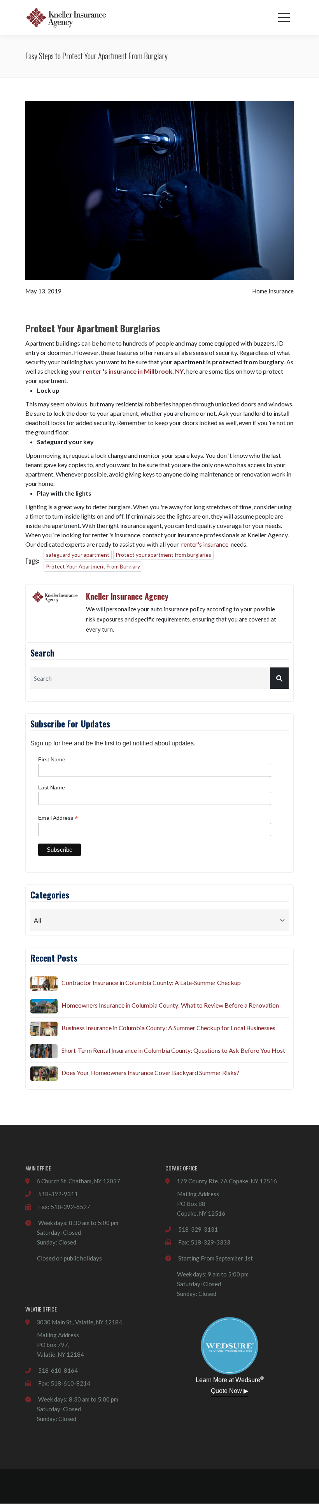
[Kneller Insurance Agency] (66, 17)
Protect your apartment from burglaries (163, 554)
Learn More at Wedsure (230, 1379)
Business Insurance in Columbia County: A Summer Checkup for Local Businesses (168, 1027)
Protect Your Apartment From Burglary (93, 566)
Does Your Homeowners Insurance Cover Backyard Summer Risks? (150, 1072)
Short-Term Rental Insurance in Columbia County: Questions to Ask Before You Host (173, 1050)
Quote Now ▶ (229, 1390)
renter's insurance (204, 544)
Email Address (58, 818)
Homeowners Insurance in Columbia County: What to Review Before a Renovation (170, 1005)
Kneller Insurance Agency (127, 596)
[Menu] (284, 17)
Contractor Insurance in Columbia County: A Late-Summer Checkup (151, 982)
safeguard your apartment (77, 554)
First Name (51, 759)
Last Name (51, 787)
